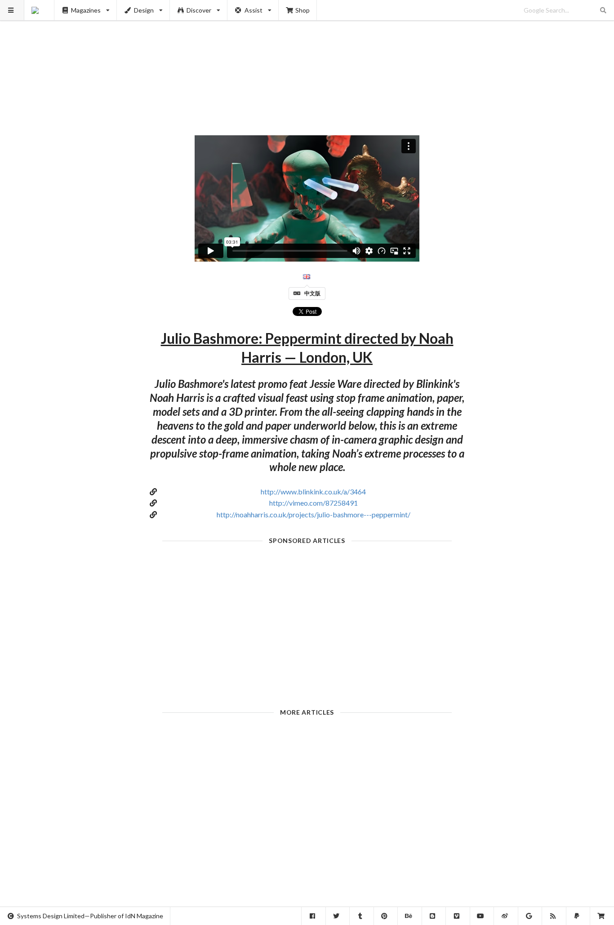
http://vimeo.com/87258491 (313, 502)
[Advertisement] (307, 63)
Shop (302, 10)
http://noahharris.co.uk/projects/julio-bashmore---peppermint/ (313, 514)
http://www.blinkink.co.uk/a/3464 (313, 491)
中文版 (312, 293)
